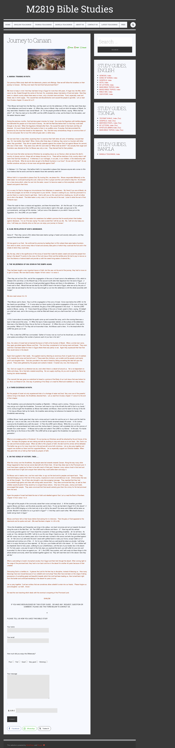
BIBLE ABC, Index (105, 92)
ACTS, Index (103, 82)
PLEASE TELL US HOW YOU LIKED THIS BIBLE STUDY (27, 618)
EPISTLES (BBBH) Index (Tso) (110, 127)
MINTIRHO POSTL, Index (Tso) (110, 123)
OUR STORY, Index (106, 94)
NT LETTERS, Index (106, 85)
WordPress (30, 745)
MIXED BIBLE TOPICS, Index (109, 89)
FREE (123, 25)
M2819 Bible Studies (69, 9)
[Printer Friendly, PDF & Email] (77, 47)
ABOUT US (80, 25)
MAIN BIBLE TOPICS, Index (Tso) (111, 130)
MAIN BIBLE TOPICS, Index (109, 87)
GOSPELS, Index (105, 80)
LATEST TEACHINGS (109, 25)
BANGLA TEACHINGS (63, 25)
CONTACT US (93, 25)
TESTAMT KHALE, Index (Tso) (110, 118)
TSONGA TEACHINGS (43, 25)
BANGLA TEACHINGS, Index (109, 154)
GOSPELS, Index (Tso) (107, 121)
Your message (12, 674)
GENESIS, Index (105, 75)
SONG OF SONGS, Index (108, 78)
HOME (7, 25)
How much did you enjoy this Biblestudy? (21, 653)
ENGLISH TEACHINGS (22, 25)
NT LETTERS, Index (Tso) (108, 125)
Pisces (39, 745)
